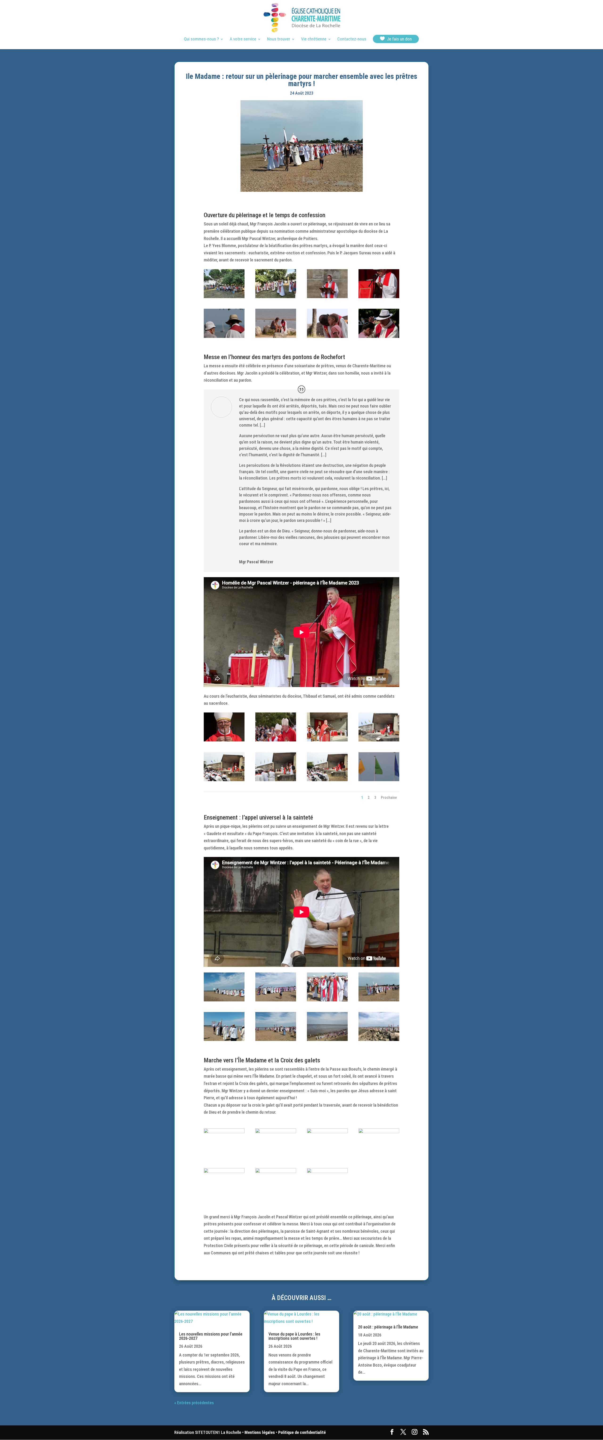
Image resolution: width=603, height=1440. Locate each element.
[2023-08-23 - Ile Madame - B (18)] (379, 779)
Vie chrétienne (313, 39)
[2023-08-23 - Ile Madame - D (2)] (327, 1131)
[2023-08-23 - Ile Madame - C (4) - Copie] (379, 999)
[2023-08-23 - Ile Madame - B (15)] (275, 739)
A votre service (243, 39)
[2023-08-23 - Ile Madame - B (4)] (224, 779)
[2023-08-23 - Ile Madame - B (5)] (275, 779)
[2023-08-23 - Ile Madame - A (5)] (224, 336)
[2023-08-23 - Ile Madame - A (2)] (275, 296)
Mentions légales (259, 1432)
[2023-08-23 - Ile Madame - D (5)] (224, 1171)
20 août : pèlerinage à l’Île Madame (388, 1326)
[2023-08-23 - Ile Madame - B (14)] (224, 739)
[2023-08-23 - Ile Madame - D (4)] (275, 1171)
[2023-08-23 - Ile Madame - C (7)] (379, 1039)
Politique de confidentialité (302, 1432)
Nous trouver (278, 39)
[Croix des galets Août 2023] (275, 1131)
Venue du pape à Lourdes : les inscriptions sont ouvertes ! (294, 1336)
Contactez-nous (351, 39)
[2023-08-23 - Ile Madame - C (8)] (327, 1039)
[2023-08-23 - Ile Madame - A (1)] (224, 296)
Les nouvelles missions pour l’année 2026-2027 (210, 1336)
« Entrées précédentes (194, 1402)
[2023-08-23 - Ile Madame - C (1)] (224, 999)
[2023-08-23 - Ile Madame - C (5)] (224, 1039)
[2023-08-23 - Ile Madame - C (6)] (275, 1039)
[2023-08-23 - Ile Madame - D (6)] (224, 1131)
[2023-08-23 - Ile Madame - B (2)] (327, 739)
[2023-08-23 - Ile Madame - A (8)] (379, 336)
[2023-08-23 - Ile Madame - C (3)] (327, 999)
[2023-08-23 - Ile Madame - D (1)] (379, 1131)
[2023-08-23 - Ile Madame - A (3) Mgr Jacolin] (327, 296)
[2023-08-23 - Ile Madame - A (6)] (275, 336)
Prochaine (389, 797)
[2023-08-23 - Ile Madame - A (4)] (379, 296)
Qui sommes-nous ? (201, 39)
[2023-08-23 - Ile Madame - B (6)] (327, 779)
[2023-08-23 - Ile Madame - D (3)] (327, 1171)
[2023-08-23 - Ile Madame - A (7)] (327, 336)
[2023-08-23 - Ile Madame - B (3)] (379, 739)
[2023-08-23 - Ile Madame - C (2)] (275, 999)
